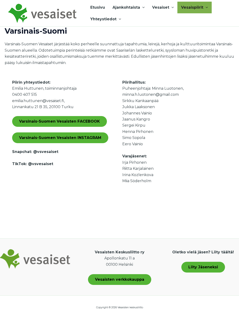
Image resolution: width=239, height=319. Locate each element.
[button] (142, 7)
